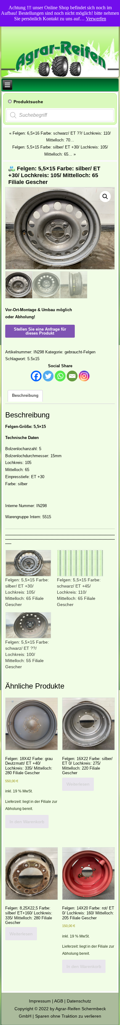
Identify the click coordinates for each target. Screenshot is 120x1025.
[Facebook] (36, 376)
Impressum (40, 1001)
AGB (58, 1001)
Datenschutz (79, 1001)
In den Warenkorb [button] (27, 821)
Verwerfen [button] (96, 18)
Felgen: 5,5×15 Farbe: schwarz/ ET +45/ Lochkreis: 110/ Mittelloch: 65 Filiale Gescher (79, 592)
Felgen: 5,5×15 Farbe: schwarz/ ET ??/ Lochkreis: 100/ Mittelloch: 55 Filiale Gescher (27, 654)
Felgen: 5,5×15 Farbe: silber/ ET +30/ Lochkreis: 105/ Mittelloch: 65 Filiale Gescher (27, 592)
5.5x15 (33, 358)
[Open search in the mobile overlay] (60, 115)
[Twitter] (48, 376)
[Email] (72, 376)
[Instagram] (84, 376)
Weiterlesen (78, 784)
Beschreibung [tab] (25, 395)
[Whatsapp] (60, 376)
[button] (105, 196)
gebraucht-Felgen (80, 352)
